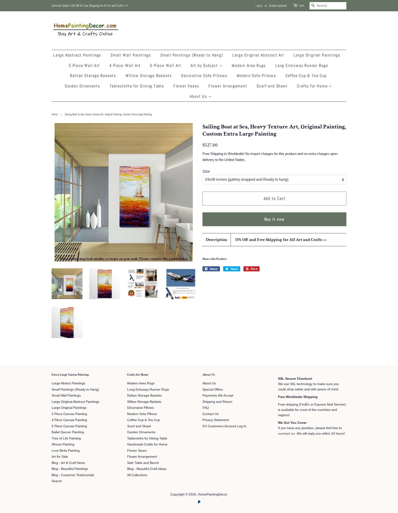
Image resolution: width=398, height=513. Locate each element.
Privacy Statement (215, 420)
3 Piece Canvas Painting (69, 414)
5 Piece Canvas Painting (69, 426)
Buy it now (274, 219)
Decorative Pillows (140, 407)
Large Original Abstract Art (258, 55)
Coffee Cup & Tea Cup (306, 75)
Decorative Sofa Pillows (204, 75)
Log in (259, 5)
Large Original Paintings (317, 55)
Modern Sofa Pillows (256, 75)
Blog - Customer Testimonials (73, 475)
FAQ (205, 407)
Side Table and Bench (143, 463)
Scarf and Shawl (272, 86)
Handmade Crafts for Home (147, 444)
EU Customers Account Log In (224, 426)
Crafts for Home (313, 86)
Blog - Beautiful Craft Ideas (146, 469)
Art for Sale (60, 456)
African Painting (63, 444)
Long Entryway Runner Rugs (301, 65)
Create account (278, 5)
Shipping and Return (217, 401)
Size (206, 171)
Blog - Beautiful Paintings (70, 469)
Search (57, 481)
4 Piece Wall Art (125, 65)
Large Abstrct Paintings (68, 383)
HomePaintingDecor (212, 494)
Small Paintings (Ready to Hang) (191, 55)
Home (55, 114)
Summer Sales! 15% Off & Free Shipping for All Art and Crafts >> (90, 5)
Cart (301, 5)
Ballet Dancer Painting (68, 432)
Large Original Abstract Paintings (75, 401)
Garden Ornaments (82, 86)
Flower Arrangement (227, 86)
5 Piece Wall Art (165, 65)
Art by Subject (205, 65)
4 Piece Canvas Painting (69, 420)
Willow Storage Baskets (149, 75)
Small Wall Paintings (131, 55)
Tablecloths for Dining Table (137, 86)
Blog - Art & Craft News (68, 463)
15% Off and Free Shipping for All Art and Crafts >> (281, 239)
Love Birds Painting (66, 450)
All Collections (137, 475)
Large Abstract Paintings (77, 55)
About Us (199, 96)
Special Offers (212, 389)
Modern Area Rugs (249, 65)
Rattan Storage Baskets (93, 75)
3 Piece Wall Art (84, 65)
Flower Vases (186, 86)
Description (216, 239)
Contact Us (210, 414)
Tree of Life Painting (66, 438)
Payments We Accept (217, 395)
